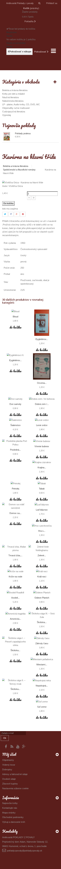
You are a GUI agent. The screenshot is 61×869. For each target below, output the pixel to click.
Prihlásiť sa (51, 3)
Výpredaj (6, 115)
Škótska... (42, 622)
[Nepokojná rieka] (42, 680)
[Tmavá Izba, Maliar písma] (15, 548)
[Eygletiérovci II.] (15, 355)
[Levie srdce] (42, 420)
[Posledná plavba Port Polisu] (15, 442)
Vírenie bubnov (41, 446)
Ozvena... (41, 383)
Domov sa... (15, 513)
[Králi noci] (42, 571)
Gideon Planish (41, 597)
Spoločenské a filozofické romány (19, 169)
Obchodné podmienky (13, 817)
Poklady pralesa (22, 133)
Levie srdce (41, 425)
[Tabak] (42, 483)
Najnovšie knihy (10, 803)
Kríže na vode (15, 576)
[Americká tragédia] (15, 613)
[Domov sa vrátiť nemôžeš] (15, 506)
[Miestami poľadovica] (42, 659)
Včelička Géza (16, 186)
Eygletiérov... (42, 339)
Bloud (15, 316)
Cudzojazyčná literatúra (13, 111)
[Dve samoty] (15, 399)
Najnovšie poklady (19, 125)
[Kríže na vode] (15, 571)
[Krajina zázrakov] (42, 462)
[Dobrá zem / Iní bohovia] (42, 399)
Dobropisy (7, 769)
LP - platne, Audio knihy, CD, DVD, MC (21, 104)
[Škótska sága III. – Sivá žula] (42, 615)
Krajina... (42, 467)
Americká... (15, 619)
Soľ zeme (41, 707)
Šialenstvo (15, 425)
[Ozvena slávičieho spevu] (42, 366)
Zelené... (42, 555)
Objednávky (8, 760)
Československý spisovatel (33, 249)
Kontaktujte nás (9, 808)
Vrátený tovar (8, 764)
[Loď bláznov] (42, 504)
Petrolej (15, 488)
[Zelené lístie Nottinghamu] (42, 548)
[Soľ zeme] (42, 701)
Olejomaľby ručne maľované (16, 108)
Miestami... (41, 664)
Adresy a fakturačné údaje (15, 774)
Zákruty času (41, 643)
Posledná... (15, 449)
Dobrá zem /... (42, 404)
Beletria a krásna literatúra (14, 90)
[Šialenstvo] (15, 420)
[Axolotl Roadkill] (15, 592)
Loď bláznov (42, 509)
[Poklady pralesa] (7, 136)
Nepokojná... (42, 685)
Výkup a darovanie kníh (13, 822)
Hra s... (41, 531)
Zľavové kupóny (10, 783)
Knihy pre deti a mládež (13, 94)
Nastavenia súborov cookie (15, 788)
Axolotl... (15, 597)
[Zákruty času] (42, 638)
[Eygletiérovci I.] (42, 323)
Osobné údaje (9, 779)
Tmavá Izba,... (15, 555)
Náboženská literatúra (12, 101)
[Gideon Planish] (42, 592)
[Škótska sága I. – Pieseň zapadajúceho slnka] (15, 641)
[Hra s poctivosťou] (42, 526)
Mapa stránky (9, 812)
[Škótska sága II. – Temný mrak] (15, 682)
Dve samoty (15, 404)
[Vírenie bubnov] (42, 441)
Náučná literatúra (10, 97)
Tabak (42, 488)
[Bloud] (15, 311)
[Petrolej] (15, 483)
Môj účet (9, 754)
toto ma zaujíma (10, 208)
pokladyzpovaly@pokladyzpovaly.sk (24, 850)
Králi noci (41, 576)
